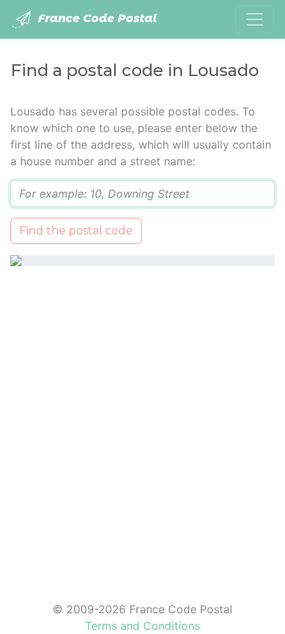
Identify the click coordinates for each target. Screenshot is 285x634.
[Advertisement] (142, 425)
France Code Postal (96, 18)
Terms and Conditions (142, 626)
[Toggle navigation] (254, 19)
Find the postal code (76, 230)
